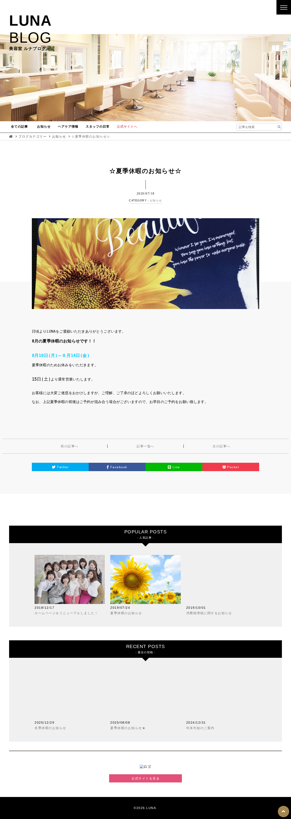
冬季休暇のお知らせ (50, 728)
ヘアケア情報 (68, 126)
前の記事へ (69, 446)
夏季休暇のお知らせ (126, 613)
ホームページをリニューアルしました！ (66, 613)
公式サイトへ (127, 126)
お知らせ (44, 126)
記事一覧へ (145, 446)
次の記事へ (221, 446)
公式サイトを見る (145, 778)
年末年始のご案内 (200, 728)
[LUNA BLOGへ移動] (11, 136)
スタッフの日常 (98, 126)
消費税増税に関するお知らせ (209, 613)
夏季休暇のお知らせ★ (128, 728)
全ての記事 (19, 126)
